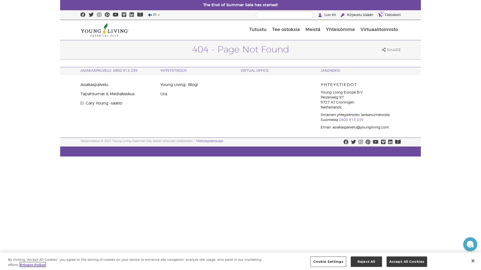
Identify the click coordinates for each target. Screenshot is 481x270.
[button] (470, 244)
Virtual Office (255, 70)
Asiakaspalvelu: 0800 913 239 (109, 70)
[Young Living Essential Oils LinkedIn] (132, 15)
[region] (240, 261)
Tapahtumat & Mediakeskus (107, 94)
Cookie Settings (328, 262)
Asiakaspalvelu (94, 85)
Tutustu (258, 30)
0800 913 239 (351, 120)
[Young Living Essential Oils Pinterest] (107, 15)
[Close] (472, 260)
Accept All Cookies (406, 262)
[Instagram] (99, 15)
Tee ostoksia (286, 30)
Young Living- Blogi (179, 85)
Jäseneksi (330, 70)
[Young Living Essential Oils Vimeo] (124, 15)
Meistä (312, 30)
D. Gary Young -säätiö (101, 103)
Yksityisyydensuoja (209, 141)
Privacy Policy (32, 264)
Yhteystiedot (173, 70)
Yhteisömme (340, 30)
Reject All (366, 262)
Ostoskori (391, 14)
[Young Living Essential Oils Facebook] (82, 15)
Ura (163, 94)
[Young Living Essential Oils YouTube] (115, 15)
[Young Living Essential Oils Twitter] (91, 15)
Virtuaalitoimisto (379, 30)
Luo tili (330, 15)
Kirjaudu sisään (360, 15)
